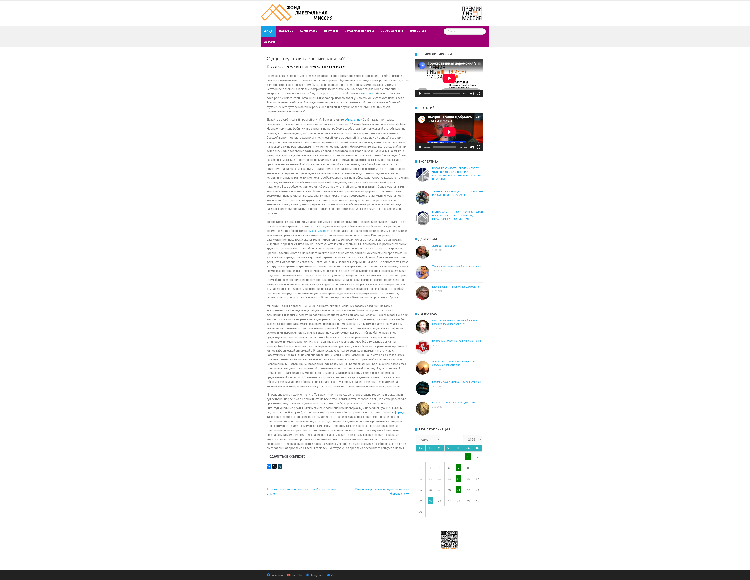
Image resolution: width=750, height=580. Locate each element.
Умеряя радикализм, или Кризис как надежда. (457, 266)
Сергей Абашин (294, 67)
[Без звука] (472, 93)
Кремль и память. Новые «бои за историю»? (456, 382)
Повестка (286, 31)
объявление (352, 119)
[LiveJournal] (280, 466)
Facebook (277, 575)
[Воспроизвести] (420, 93)
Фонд (268, 31)
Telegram (316, 575)
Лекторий (331, 31)
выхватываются (318, 231)
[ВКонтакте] (269, 466)
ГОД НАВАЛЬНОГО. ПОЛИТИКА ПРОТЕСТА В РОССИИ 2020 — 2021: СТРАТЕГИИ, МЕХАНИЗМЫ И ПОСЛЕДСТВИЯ (457, 215)
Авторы (269, 41)
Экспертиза (308, 31)
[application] (449, 78)
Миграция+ (339, 67)
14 (458, 479)
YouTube (297, 575)
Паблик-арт (418, 31)
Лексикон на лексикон (444, 245)
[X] (274, 466)
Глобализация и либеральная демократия (455, 286)
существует (367, 93)
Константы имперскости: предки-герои (453, 402)
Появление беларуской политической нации (457, 341)
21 (458, 490)
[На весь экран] (478, 93)
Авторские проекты (359, 31)
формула (400, 412)
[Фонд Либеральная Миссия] (297, 12)
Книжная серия (392, 31)
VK (333, 575)
